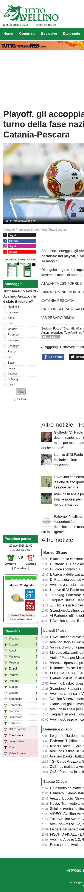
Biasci (11, 362)
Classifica (12, 631)
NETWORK (74, 870)
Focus (57, 328)
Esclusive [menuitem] (49, 33)
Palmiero (13, 340)
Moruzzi (12, 329)
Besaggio (13, 346)
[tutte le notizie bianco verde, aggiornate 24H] (31, 13)
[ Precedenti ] (20, 568)
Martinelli (13, 306)
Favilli (11, 368)
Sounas (12, 373)
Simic (11, 317)
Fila (10, 357)
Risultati (21, 399)
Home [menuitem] (8, 33)
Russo (12, 351)
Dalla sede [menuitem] (71, 33)
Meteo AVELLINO (21, 579)
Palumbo (13, 334)
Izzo (10, 323)
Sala (10, 385)
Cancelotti (14, 312)
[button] (21, 391)
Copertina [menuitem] (27, 33)
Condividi (55, 356)
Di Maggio (14, 379)
